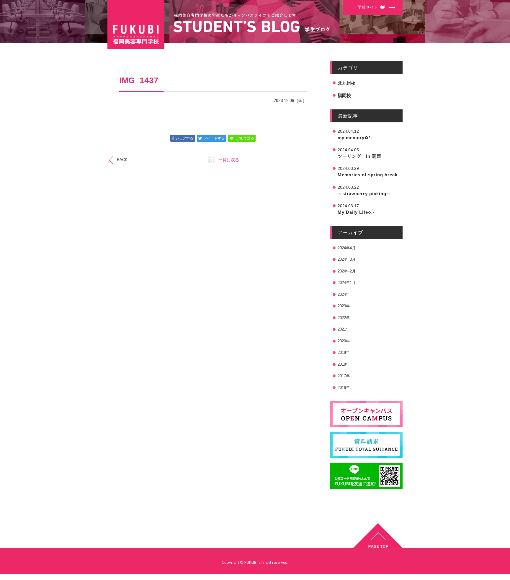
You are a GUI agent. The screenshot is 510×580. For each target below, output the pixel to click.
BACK (122, 159)
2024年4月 (347, 248)
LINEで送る (245, 138)
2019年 (344, 352)
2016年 (344, 387)
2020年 (344, 341)
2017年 (344, 376)
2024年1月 (347, 282)
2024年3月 (347, 259)
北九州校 (346, 83)
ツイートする (214, 138)
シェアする (184, 138)
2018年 (344, 364)
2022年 (344, 318)
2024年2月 (347, 271)
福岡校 (344, 95)
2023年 (344, 306)
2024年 (344, 294)
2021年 (344, 329)
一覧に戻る (228, 159)
